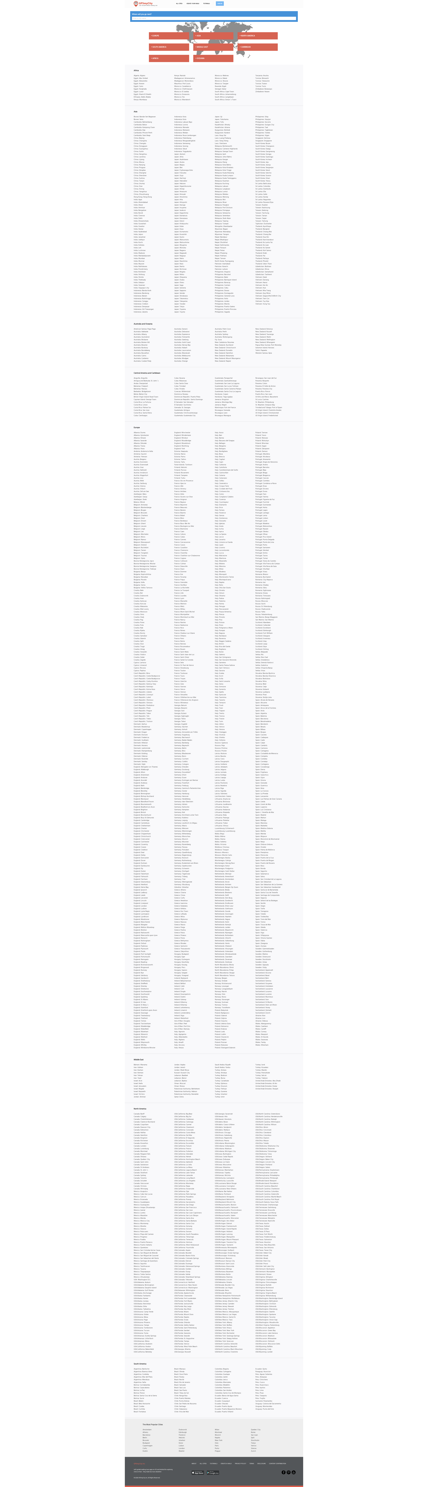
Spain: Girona (260, 780)
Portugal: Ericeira (262, 488)
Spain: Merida (260, 833)
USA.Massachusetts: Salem (225, 1215)
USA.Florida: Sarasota (182, 1333)
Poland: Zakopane (262, 448)
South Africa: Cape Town (224, 91)
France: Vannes (180, 686)
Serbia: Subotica (261, 665)
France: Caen (179, 531)
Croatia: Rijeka (139, 630)
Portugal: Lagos (261, 510)
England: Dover (139, 860)
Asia (199, 35)
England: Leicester (141, 898)
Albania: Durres (139, 432)
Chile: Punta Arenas (181, 1401)
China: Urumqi (139, 183)
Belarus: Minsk (139, 502)
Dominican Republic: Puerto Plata (187, 396)
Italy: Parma (219, 603)
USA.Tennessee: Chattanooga (266, 1204)
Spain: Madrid (260, 815)
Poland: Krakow (221, 1029)
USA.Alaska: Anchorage (142, 1293)
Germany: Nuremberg (182, 844)
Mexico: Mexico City (142, 1220)
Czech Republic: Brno (142, 673)
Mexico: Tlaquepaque (142, 1271)
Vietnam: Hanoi (261, 282)
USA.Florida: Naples (181, 1317)
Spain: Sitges (260, 906)
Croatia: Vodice (140, 654)
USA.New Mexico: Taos (224, 1319)
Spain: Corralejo (261, 761)
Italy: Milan (219, 569)
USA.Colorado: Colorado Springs (186, 1258)
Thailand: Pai (260, 255)
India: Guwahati (140, 223)
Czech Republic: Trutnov (143, 721)
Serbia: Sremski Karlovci (264, 662)
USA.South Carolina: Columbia (267, 1191)
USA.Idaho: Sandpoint (223, 1127)
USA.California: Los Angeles (184, 1180)
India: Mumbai (139, 258)
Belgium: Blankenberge (142, 507)
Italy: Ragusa (220, 633)
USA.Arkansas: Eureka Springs (145, 1335)
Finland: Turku (179, 478)
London (182, 1448)
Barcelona (146, 1435)
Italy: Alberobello (180, 1037)
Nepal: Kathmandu (222, 245)
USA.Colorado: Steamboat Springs (187, 1277)
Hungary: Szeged (180, 972)
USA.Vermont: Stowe (263, 1274)
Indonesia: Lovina (181, 124)
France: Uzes (179, 684)
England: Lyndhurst (141, 916)
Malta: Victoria (220, 844)
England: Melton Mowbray (144, 927)
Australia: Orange (181, 361)
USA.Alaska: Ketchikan (142, 1303)
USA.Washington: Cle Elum (265, 1303)
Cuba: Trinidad (179, 386)
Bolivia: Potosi (139, 1393)
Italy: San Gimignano (223, 657)
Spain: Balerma (261, 716)
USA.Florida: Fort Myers (183, 1301)
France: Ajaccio (180, 483)
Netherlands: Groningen (224, 914)
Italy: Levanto (220, 539)
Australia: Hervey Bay (182, 345)
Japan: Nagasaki (180, 253)
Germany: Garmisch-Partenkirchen (187, 788)
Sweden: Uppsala (262, 964)
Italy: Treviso (220, 716)
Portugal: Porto (261, 545)
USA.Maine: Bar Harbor (223, 1191)
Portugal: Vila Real (262, 569)
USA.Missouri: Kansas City (225, 1261)
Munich (218, 1435)
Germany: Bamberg (181, 742)
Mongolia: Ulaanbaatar (223, 226)
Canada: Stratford (140, 1172)
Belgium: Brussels (140, 512)
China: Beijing (139, 138)
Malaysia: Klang (221, 162)
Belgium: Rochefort (141, 547)
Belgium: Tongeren (141, 553)
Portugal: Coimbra (262, 480)
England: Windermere (182, 435)
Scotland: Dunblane (263, 627)
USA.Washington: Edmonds (265, 1306)
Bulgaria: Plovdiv (140, 579)
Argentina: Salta (140, 1382)
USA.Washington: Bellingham (266, 1301)
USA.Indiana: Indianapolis (224, 1146)
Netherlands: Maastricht (224, 930)
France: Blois (179, 518)
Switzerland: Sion (262, 999)
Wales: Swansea (261, 1039)
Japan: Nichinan (180, 269)
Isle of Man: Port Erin (182, 1026)
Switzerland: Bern (262, 978)
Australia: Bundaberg (142, 350)
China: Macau (139, 162)
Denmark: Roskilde (141, 758)
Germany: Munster (181, 841)
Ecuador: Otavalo (221, 1403)
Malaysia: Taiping (221, 221)
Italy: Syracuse (220, 694)
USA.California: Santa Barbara (185, 1220)
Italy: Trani (219, 708)
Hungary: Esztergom (182, 959)
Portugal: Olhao (261, 534)
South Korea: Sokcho (263, 172)
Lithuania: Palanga (222, 817)
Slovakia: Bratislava (262, 678)
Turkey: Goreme (221, 1091)
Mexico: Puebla (140, 1239)
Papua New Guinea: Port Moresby (268, 345)
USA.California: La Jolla (183, 1164)
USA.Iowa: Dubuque (222, 1159)
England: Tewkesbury (142, 1015)
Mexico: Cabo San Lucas (143, 1194)
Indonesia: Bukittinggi (142, 298)
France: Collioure (180, 561)
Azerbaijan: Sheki (140, 499)
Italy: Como (219, 494)
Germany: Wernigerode (183, 882)
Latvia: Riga (219, 788)
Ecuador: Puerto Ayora (223, 1406)
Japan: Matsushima (181, 242)
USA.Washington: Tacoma (265, 1317)
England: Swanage (141, 1013)
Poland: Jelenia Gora (222, 1023)
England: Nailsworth (141, 932)
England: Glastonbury (142, 882)
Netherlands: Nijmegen (224, 932)
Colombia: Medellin (222, 1385)
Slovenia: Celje (261, 686)
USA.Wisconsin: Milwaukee (265, 1338)
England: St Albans (141, 999)
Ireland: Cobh (179, 986)
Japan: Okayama (180, 277)
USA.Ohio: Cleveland (263, 1132)
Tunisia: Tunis (260, 86)
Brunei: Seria (138, 119)
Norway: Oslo (220, 994)
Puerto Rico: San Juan (263, 394)
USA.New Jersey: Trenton (224, 1309)
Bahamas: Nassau (140, 388)
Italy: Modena (220, 571)
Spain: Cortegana (262, 764)
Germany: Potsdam (181, 849)
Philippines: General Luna (224, 296)
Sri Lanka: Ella (260, 191)
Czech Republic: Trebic (142, 718)
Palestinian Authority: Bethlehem (187, 1088)
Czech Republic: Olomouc (143, 700)
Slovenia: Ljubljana (262, 692)
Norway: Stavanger (222, 999)
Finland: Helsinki (180, 467)
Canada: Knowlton (141, 1143)
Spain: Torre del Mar (263, 919)
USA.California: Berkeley (143, 1352)
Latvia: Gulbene (221, 764)
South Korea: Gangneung (265, 151)
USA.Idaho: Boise (221, 1122)
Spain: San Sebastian (263, 882)
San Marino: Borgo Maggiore (266, 617)
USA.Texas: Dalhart (262, 1226)
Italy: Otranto (220, 595)
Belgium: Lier (139, 531)
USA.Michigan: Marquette (225, 1237)
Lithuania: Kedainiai (222, 809)
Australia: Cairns (140, 355)
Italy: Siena (219, 684)
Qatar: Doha (179, 1096)
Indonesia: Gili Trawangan (144, 309)
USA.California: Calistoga (183, 1122)
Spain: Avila (259, 710)
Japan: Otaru (179, 282)
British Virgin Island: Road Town (146, 396)
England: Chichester (141, 831)
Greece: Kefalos (180, 908)
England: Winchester (182, 432)
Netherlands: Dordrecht (224, 900)
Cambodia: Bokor (140, 124)
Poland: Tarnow (261, 432)
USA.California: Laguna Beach (185, 1170)
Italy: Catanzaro (221, 478)
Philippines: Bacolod (222, 274)
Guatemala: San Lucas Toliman (226, 386)
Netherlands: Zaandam (223, 956)
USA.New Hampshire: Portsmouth (228, 1295)
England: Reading (140, 962)
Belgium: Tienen (140, 550)
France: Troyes (179, 678)
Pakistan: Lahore (221, 269)
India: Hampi (138, 229)
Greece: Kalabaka (180, 906)
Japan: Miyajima (180, 245)
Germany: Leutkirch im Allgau (185, 823)
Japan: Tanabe (179, 304)
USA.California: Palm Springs (185, 1194)
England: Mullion (140, 930)
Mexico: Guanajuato (141, 1204)
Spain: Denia (260, 769)
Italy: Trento (219, 713)
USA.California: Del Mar (183, 1135)
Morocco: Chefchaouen (183, 89)
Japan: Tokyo (179, 306)
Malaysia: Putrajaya (222, 210)
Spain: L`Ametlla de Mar (264, 812)
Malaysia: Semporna (222, 213)
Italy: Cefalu (219, 480)
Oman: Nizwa (179, 1086)
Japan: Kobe (179, 226)
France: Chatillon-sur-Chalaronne (187, 555)
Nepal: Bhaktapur (221, 239)
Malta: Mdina (220, 836)
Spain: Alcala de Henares (264, 700)
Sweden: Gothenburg (263, 951)
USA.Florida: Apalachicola (184, 1293)
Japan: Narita (179, 266)
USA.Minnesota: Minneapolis (226, 1247)
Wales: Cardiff (260, 1029)
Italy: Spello (219, 692)
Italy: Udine (219, 724)
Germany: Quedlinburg (183, 852)
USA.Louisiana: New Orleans (225, 1188)
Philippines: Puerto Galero (225, 306)
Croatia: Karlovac (140, 601)
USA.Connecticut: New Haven (185, 1285)
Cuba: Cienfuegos (140, 415)
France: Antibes (180, 491)
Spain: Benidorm (261, 724)
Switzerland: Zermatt (263, 1010)
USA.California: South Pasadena (186, 1234)
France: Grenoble (180, 582)
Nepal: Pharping (221, 253)
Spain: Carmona (261, 748)
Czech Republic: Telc (142, 716)
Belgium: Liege (139, 528)
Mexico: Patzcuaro (141, 1231)
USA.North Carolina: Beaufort (226, 1346)
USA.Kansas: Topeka (222, 1172)
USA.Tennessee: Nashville (265, 1220)
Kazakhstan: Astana (222, 127)
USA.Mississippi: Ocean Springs (227, 1253)
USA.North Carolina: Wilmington (267, 1122)
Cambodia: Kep (139, 130)
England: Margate (140, 924)
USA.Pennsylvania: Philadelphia (267, 1175)
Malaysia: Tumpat (221, 223)
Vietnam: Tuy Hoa (262, 301)
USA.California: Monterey (183, 1183)
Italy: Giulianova (221, 518)
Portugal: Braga (261, 472)
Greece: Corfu (179, 898)
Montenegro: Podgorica (224, 868)
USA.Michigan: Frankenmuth (226, 1226)
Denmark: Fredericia (141, 737)
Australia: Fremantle (182, 337)
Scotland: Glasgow (262, 635)
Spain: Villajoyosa (262, 935)
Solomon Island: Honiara (264, 347)
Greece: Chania (180, 892)
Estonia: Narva (179, 454)
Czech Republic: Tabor (142, 713)
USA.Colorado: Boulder (183, 1253)
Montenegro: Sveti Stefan (225, 871)
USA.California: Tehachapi (184, 1237)
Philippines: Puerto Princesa (225, 309)
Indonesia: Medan (181, 132)
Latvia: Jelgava (220, 769)
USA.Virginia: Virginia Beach (266, 1293)
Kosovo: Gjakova (221, 742)
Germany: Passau (180, 847)
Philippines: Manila (222, 304)
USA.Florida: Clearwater (183, 1295)
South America (159, 47)
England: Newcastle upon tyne (145, 935)
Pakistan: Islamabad (222, 263)
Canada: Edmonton (141, 1130)
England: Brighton (141, 809)
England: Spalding (141, 996)
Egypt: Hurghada (140, 89)
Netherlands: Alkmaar (223, 873)
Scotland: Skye (261, 646)
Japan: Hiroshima (180, 197)
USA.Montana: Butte (222, 1274)
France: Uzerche (180, 681)
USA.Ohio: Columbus (263, 1135)
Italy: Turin (219, 721)
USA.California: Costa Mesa (184, 1132)
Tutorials (206, 3)
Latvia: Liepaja (220, 777)
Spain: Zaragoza (261, 943)
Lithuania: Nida (221, 815)
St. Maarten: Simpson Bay (265, 404)
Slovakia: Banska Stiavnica (265, 676)
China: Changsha (140, 140)
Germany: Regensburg (182, 855)
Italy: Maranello (221, 561)
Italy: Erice (219, 507)
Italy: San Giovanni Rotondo (225, 660)
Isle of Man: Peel (180, 1023)
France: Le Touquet (181, 590)
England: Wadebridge (142, 1026)
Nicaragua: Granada (222, 410)
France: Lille (178, 593)
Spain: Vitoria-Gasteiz (263, 938)
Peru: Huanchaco (262, 1385)
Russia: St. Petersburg (263, 606)
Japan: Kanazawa (180, 218)
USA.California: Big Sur (182, 1116)
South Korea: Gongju (263, 154)
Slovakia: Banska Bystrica (265, 673)
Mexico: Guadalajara (141, 1202)
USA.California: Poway (182, 1199)
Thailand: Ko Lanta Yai (264, 242)
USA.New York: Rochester (224, 1333)
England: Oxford (140, 943)
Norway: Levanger (222, 986)
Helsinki (182, 1437)
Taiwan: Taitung (261, 221)
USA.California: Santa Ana (184, 1218)
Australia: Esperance (182, 334)
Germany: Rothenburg (182, 860)
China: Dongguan (140, 146)
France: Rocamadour (182, 646)
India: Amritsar (139, 207)
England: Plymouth (141, 948)
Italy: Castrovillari (221, 472)
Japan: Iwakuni (180, 210)
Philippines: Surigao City (264, 124)
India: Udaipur (139, 282)
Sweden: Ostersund (262, 956)
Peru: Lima (259, 1390)
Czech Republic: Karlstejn (143, 686)
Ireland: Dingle (179, 991)
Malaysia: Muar (221, 202)
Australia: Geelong (181, 339)
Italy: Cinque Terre (222, 486)
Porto (217, 1448)
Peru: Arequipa (261, 1377)
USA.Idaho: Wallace (222, 1130)
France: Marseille (180, 601)
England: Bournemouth (142, 804)
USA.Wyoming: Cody (263, 1349)
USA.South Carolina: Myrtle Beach (268, 1196)
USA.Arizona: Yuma (141, 1333)
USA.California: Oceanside (184, 1188)
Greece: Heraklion (181, 900)
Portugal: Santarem (262, 547)
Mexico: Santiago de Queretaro (146, 1261)
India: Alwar (138, 205)
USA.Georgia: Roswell (182, 1352)
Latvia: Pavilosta (221, 783)
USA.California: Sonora (182, 1231)
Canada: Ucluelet (140, 1180)
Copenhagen (147, 1445)
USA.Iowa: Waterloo (222, 1167)
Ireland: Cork (179, 988)
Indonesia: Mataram (182, 130)
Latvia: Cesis (219, 758)
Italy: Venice (219, 726)
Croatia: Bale (138, 590)
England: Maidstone (141, 919)
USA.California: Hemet (182, 1156)
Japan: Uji (218, 116)
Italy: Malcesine (221, 555)
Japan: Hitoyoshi (180, 202)
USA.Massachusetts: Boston (225, 1204)
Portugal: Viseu (261, 571)
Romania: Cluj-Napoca (264, 579)
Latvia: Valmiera (221, 793)
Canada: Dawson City (142, 1127)
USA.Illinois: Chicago (223, 1132)
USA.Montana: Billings (223, 1269)
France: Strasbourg (181, 668)
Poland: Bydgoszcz (222, 1013)
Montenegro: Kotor (222, 865)
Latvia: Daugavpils (222, 761)
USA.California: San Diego (184, 1204)
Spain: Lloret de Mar (263, 804)
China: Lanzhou (140, 156)
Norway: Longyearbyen (224, 988)
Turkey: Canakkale (222, 1080)
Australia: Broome (140, 345)
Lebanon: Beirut (180, 1078)
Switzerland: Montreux (264, 996)
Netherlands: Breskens (223, 892)
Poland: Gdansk (221, 1015)
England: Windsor (181, 438)
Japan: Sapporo (180, 290)
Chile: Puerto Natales (182, 1398)
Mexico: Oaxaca (140, 1228)
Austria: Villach (139, 488)
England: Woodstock (182, 443)
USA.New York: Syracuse (224, 1341)
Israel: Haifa (138, 1083)
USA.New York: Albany (223, 1322)
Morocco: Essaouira (181, 94)
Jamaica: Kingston (222, 399)
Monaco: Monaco (221, 852)
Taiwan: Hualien (261, 205)
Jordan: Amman (140, 1096)
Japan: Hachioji (180, 178)
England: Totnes (140, 1021)
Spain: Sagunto (261, 871)
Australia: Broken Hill (142, 342)
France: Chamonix (181, 550)
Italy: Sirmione (220, 686)
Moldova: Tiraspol (222, 849)
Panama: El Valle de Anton (265, 386)
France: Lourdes (180, 595)
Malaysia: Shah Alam (223, 218)
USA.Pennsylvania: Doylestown (267, 1170)
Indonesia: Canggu (141, 301)
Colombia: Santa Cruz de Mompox (228, 1393)
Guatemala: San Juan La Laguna (227, 383)
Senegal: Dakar (220, 89)
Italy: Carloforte (221, 467)
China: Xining (139, 189)
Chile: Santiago (180, 1406)
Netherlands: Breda (222, 890)
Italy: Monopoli (221, 574)
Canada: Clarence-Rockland (144, 1122)
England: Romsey (140, 970)
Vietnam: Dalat (261, 277)
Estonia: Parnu (179, 456)
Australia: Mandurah (182, 353)
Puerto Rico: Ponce (262, 391)
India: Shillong (139, 274)
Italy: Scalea (219, 673)
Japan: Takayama (180, 301)
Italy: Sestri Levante (222, 681)
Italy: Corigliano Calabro (224, 496)
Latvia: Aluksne (221, 753)
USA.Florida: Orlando (182, 1322)
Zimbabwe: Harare (262, 91)
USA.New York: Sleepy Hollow (226, 1338)
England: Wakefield (141, 1029)
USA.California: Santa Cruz (184, 1223)
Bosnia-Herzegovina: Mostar (144, 563)
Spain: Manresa (261, 823)
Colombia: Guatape (222, 1374)
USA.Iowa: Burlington (223, 1154)
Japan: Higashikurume (182, 186)
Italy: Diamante (221, 504)
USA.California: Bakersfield (144, 1349)
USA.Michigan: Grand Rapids (226, 1228)
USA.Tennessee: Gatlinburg (265, 1207)
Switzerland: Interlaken (264, 986)
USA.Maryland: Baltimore (224, 1199)
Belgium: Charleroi (141, 515)
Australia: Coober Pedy (142, 361)
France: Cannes (180, 539)
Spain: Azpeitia (261, 713)
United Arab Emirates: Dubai (266, 1086)
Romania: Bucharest (263, 577)
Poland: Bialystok (221, 1010)
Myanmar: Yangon (222, 234)
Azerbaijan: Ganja (140, 496)
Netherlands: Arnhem (223, 884)
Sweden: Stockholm (263, 959)
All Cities (179, 3)
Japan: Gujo (178, 175)
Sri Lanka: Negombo (263, 199)
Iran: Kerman (138, 1072)
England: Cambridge (141, 820)
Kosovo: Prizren (221, 750)
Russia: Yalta (260, 611)
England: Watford (140, 1037)
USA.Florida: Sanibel (181, 1330)
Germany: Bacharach (182, 737)
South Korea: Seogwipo (264, 167)
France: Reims (179, 641)
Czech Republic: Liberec (143, 692)
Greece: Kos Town (181, 911)
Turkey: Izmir (220, 1096)
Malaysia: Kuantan (222, 181)
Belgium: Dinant (140, 520)
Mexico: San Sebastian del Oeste (146, 1258)
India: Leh (137, 247)
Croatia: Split (139, 641)
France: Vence (179, 689)
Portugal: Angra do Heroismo (266, 462)
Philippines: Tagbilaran (264, 130)
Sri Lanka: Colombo (262, 186)
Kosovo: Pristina (221, 748)
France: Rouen (179, 649)
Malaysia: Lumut (221, 191)
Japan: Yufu (219, 122)
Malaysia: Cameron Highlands (226, 148)
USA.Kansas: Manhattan (224, 1170)
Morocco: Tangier (221, 83)
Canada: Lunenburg (141, 1148)
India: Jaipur (138, 234)
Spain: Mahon (260, 817)
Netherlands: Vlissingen (224, 948)
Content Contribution (277, 1463)
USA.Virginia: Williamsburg (265, 1295)
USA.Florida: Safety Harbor (184, 1325)
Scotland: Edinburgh (263, 630)
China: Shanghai (140, 172)
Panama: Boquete (262, 380)
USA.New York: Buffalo (223, 1325)
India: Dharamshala (141, 221)
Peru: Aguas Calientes (263, 1374)
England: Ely (138, 868)
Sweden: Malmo (261, 954)
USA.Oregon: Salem (262, 1167)
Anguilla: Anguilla (140, 378)
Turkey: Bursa (220, 1078)
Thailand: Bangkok (262, 229)
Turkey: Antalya (221, 1072)
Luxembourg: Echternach (224, 828)
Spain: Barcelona (261, 718)
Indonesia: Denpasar (141, 306)
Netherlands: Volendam (224, 951)
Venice (253, 1445)
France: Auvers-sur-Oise (183, 496)
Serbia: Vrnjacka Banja (263, 668)
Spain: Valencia (261, 930)
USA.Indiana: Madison (223, 1148)
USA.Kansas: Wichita (223, 1175)
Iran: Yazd (137, 1078)
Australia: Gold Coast (182, 342)
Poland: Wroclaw (262, 443)
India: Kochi (138, 242)
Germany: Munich (181, 839)
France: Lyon (179, 598)
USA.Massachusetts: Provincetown (228, 1210)
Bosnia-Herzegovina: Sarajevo (145, 566)
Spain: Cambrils (261, 745)
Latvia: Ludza (220, 780)
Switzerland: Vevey (262, 1007)
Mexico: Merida (140, 1218)
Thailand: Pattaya (262, 258)
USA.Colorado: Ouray (182, 1271)
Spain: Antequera (262, 705)
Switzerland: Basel (262, 975)
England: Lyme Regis (142, 911)
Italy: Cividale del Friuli (223, 488)
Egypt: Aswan (139, 83)
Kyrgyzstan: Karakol (222, 132)
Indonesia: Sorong (181, 146)
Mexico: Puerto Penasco (143, 1242)
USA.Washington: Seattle (265, 1311)
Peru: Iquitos (260, 1387)
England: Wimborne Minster (144, 1047)
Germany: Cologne (181, 764)
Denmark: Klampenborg (143, 750)
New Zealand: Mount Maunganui (227, 358)
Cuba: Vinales (179, 388)
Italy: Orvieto (220, 590)
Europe (155, 35)
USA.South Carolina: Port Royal (267, 1199)
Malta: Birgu (219, 833)
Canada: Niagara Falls (142, 1154)
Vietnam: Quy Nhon (263, 293)
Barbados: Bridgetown (142, 391)
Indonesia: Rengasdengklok (184, 140)
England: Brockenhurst (142, 815)
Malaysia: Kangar (221, 159)
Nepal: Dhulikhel (221, 242)
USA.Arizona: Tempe (141, 1325)
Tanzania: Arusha (262, 75)
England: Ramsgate (141, 959)
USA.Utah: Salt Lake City (264, 1266)
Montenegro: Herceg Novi (225, 863)
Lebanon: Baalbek (181, 1075)
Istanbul (182, 1440)
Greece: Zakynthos (181, 951)
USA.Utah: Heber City (263, 1253)
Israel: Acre (138, 1080)
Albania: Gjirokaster (141, 435)
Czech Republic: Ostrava (143, 702)
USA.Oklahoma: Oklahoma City (267, 1146)
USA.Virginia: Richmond (264, 1287)
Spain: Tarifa (260, 908)
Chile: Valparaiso (180, 1409)
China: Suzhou (139, 178)
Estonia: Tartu (179, 462)
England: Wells (139, 1039)
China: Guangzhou (141, 148)
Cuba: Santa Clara (181, 383)
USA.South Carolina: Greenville (267, 1194)
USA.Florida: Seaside (182, 1335)
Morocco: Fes (179, 97)
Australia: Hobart (180, 347)
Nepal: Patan (220, 250)
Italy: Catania (220, 475)
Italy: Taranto (220, 700)
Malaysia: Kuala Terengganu (225, 178)
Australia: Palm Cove (223, 329)
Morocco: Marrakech (182, 99)
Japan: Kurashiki (180, 234)
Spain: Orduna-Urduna (264, 844)
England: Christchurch (142, 836)
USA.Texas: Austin (262, 1223)
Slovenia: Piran (261, 694)
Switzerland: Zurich (262, 1013)
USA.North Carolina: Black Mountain (229, 1349)
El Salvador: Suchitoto (182, 404)
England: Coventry (141, 844)
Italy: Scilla (219, 678)
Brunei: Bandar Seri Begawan (145, 116)
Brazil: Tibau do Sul (181, 1393)
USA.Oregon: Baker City (264, 1159)
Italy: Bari (218, 435)
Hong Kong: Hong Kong (143, 197)
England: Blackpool (141, 799)
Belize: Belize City (140, 394)
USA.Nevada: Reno (222, 1290)
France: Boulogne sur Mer (184, 526)
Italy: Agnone (179, 1031)
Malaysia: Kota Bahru (223, 164)
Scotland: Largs (261, 643)
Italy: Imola (219, 526)
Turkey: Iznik (260, 1064)
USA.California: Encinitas (183, 1140)
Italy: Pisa (218, 619)
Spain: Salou (260, 876)
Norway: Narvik (221, 991)
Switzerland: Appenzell (264, 970)
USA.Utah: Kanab (261, 1255)
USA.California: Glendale (183, 1154)
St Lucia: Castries (262, 399)
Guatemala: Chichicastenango (186, 413)
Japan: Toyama (180, 309)
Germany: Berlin (180, 748)
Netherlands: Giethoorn (224, 908)
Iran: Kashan (138, 1070)
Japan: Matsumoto (181, 239)
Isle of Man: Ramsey (182, 1029)
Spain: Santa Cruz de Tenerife (266, 892)
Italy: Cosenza (220, 499)
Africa (155, 58)
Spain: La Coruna (261, 791)
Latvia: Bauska (220, 756)
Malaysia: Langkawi (222, 189)
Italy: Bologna (220, 448)
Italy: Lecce (219, 537)
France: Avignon (180, 499)
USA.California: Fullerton (183, 1151)
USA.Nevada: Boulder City (225, 1285)
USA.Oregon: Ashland (263, 1156)
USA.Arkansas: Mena (141, 1341)
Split (252, 1437)
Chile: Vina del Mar (181, 1411)
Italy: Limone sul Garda (224, 542)
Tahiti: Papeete (261, 350)
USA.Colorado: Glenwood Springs (187, 1266)
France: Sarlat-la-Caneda (183, 660)
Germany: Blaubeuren (182, 753)
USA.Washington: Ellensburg (266, 1309)
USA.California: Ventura (183, 1242)
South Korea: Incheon (263, 159)
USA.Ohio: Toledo (262, 1143)
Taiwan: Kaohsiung (262, 207)
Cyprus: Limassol (140, 665)
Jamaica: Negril (220, 404)
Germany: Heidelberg (182, 799)
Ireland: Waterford (181, 1018)
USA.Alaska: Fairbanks (142, 1295)
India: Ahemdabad (141, 202)
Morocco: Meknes (222, 75)
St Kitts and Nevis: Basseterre (266, 396)
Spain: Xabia (260, 940)
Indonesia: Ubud (180, 148)
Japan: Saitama (180, 287)
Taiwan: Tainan (261, 215)
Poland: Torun (260, 435)
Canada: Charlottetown (143, 1119)
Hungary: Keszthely (181, 962)
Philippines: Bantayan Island (226, 279)
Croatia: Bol (138, 593)
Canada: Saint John (141, 1162)
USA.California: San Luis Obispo (186, 1215)
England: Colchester (141, 841)
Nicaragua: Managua (223, 415)
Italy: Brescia (220, 456)
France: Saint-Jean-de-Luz (184, 654)
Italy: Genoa (219, 515)
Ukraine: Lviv (260, 1018)
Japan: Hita (178, 199)
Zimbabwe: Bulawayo (263, 89)
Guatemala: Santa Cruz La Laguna (228, 391)
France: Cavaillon (180, 547)
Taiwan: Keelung (261, 210)
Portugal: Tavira (261, 555)
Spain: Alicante (261, 702)
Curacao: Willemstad (182, 391)
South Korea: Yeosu (262, 181)
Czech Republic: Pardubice (144, 705)
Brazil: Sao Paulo (180, 1390)
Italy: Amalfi (178, 1042)
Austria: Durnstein (141, 462)
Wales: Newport (261, 1034)
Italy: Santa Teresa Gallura (225, 665)
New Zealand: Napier (223, 361)
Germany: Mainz (180, 825)
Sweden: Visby (261, 967)
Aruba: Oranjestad (141, 383)
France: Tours (179, 676)
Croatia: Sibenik (140, 638)
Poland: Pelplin (220, 1039)
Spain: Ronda (260, 868)
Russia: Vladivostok (262, 609)
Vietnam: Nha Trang (263, 290)
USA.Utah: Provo (261, 1263)
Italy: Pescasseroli (221, 609)
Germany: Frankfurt (181, 783)
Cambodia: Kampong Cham (144, 127)
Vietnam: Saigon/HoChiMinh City (268, 296)
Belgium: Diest (139, 518)
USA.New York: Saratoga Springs (227, 1335)
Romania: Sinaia (261, 593)
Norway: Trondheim (222, 1007)
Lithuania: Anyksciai (222, 799)
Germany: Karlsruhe (181, 807)
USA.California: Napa (182, 1186)
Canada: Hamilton (140, 1135)
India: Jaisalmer (139, 237)
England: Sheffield (140, 983)
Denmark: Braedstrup (142, 726)
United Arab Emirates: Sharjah (266, 1088)
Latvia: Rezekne (221, 785)
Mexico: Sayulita (140, 1263)
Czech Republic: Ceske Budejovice (147, 676)
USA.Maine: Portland (223, 1194)
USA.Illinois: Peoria (222, 1140)
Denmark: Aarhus (140, 724)
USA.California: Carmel (182, 1124)
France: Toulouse (180, 673)
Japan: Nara (178, 263)
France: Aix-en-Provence (183, 480)
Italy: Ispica (219, 531)
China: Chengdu (140, 143)
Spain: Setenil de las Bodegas (266, 900)
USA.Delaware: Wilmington (184, 1290)
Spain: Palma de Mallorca (265, 849)
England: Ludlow (140, 908)
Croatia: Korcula (140, 603)
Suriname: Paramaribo (263, 1401)
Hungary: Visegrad (181, 975)
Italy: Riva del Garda (222, 646)
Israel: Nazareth (140, 1091)
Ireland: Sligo (179, 1015)
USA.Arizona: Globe (141, 1314)
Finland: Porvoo (180, 470)
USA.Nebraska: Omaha (223, 1282)
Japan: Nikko (179, 274)
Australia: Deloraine (181, 331)
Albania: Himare (140, 438)
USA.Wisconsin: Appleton (265, 1327)
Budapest (146, 1443)
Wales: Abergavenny (263, 1023)
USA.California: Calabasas (184, 1119)
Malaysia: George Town (224, 151)
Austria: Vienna (139, 486)
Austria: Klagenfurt (141, 475)
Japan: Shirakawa (181, 296)
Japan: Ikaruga (179, 205)
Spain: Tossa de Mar (263, 924)
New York (218, 1440)
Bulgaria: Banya (140, 571)
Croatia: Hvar (139, 598)
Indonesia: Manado (181, 127)
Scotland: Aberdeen (263, 622)
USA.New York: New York (224, 1330)
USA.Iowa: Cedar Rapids (224, 1156)
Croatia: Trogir (139, 646)
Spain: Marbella (261, 825)
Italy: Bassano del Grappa (224, 440)
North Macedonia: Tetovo (225, 975)
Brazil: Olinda (179, 1371)
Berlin (145, 1437)
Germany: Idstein (180, 804)
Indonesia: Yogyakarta (182, 151)
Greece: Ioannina (180, 903)
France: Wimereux (181, 702)
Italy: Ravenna (220, 638)
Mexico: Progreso (140, 1237)
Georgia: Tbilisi (180, 718)
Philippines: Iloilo (221, 298)
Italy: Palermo (220, 601)
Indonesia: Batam (140, 296)
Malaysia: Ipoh (220, 154)
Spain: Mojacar (261, 836)
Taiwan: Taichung (262, 213)
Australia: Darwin (181, 329)
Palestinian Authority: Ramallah (186, 1094)
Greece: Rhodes (180, 943)
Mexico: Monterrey (141, 1223)
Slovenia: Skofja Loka (263, 697)
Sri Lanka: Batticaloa (263, 183)
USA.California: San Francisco (185, 1207)
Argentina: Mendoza (141, 1379)
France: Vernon (180, 692)
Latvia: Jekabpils (221, 767)
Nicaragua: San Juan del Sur (266, 378)
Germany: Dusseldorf (182, 772)
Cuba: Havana (179, 378)
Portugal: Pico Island (263, 537)
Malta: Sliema (220, 839)
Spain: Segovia (261, 898)
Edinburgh (183, 1432)
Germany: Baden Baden (183, 740)
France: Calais (179, 537)
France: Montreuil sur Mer (184, 617)
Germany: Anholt (180, 729)
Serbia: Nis (259, 654)
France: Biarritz (180, 512)
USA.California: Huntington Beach (187, 1159)
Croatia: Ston (139, 643)
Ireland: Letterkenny (182, 1007)
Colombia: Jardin (221, 1377)
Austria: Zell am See (141, 491)
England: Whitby (140, 1045)
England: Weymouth (141, 1042)
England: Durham (140, 863)
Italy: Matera (220, 563)
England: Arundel (140, 780)
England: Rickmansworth (143, 964)
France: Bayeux (180, 502)
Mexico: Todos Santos (142, 1274)
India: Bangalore (140, 210)
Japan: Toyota (179, 312)
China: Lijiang (139, 159)
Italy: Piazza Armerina (223, 611)
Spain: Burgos (260, 732)
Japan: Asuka (179, 162)
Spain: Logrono (261, 807)
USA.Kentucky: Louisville (224, 1180)
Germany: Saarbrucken (183, 865)
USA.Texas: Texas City (263, 1250)
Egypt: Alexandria (140, 81)
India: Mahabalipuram (142, 255)
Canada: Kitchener (141, 1140)
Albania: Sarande (140, 440)
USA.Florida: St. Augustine (184, 1338)
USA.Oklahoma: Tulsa (263, 1154)
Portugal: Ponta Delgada (264, 539)
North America (248, 35)
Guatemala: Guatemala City (184, 415)
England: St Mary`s (141, 1005)
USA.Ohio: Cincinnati (263, 1130)
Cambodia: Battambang (143, 122)
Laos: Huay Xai (220, 135)
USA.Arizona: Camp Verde (143, 1311)
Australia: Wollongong (223, 337)
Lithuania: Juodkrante (223, 804)
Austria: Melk (139, 480)
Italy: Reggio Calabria (223, 641)
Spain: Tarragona (261, 911)
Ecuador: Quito (261, 1369)
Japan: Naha (179, 258)
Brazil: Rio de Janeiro (182, 1382)
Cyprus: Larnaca (140, 662)
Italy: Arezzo (179, 1047)
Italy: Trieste (219, 718)
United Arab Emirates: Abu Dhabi (268, 1080)
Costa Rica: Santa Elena (143, 413)
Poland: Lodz (220, 1031)
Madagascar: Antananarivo (184, 78)
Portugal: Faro (260, 494)
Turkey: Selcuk (260, 1075)
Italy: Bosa (219, 454)
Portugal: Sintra (261, 553)
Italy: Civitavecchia (222, 491)
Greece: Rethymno (181, 940)
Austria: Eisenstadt (141, 464)
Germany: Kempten (181, 809)
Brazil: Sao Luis (180, 1387)
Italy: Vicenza (220, 734)
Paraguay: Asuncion (263, 1371)
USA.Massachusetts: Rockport (226, 1212)
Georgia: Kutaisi (180, 713)
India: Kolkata (139, 245)
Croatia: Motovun (140, 611)
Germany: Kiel (179, 812)
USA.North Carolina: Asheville (226, 1343)
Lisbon (181, 1445)
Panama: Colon (261, 383)
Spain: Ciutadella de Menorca (266, 753)
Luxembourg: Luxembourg (225, 831)
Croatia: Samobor (140, 635)
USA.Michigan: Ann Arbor (224, 1220)
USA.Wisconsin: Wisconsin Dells (267, 1343)
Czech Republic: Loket (142, 697)
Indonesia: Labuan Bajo (183, 122)
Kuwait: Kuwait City (182, 1072)
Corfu (145, 1448)
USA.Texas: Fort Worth (264, 1234)
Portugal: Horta (261, 507)
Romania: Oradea (262, 585)
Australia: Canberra (141, 358)
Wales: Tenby (260, 1042)
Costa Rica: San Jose (141, 410)
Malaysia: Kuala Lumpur (224, 175)
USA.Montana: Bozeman (224, 1271)
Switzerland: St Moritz (263, 1002)
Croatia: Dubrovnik (141, 595)
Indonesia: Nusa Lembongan (185, 135)
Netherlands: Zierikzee (223, 962)
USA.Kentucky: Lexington (224, 1178)
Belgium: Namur (140, 539)
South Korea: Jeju (262, 162)
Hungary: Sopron (180, 970)
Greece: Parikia (180, 930)
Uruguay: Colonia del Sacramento (268, 1403)
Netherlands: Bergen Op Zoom (226, 887)
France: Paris (179, 638)
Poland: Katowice (221, 1026)
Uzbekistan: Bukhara (263, 266)
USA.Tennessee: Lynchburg (265, 1212)
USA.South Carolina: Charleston (267, 1188)
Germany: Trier (179, 879)
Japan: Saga (178, 285)
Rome (253, 1432)
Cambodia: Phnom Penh (143, 132)
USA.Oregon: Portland (263, 1164)
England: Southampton (142, 991)
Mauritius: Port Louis (182, 83)
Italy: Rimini (219, 643)
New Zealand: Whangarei (265, 342)
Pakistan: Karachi (221, 266)
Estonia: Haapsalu (181, 451)
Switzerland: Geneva (263, 980)
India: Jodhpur (139, 239)
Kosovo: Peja (220, 745)
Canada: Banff (139, 1113)
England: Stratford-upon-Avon (145, 1010)
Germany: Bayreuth (181, 745)
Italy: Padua (219, 598)
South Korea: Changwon (264, 146)
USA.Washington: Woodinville (267, 1322)
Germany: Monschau (182, 836)
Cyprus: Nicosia (140, 668)
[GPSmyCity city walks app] (145, 4)
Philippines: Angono (222, 271)
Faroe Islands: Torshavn (183, 464)
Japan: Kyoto (179, 237)
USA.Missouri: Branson (223, 1258)
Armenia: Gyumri (140, 454)
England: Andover (140, 777)
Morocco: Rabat (221, 78)
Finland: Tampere (180, 475)
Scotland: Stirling (262, 649)
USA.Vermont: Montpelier (265, 1271)
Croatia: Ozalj (139, 617)
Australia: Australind (141, 337)
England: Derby (139, 855)
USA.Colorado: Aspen (182, 1250)
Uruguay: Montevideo (263, 1406)
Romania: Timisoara (262, 595)
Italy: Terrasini (220, 702)
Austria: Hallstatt (140, 470)
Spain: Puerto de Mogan (264, 860)
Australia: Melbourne (182, 355)
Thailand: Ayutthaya (263, 226)
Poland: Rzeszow (221, 1045)
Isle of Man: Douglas (182, 1021)
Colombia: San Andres (223, 1390)
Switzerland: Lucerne (263, 994)
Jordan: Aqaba (179, 1064)
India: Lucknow (140, 250)
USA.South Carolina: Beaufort (266, 1186)
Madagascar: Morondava (183, 81)
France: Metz (179, 606)
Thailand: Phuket (261, 261)
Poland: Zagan (260, 446)
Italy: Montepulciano (223, 579)
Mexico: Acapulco (141, 1191)
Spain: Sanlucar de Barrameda (266, 890)
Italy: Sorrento (220, 689)
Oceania (200, 58)
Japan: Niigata (179, 271)
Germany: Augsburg (182, 734)
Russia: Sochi (260, 603)
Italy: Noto (219, 585)
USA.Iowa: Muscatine (223, 1164)
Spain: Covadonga (262, 767)
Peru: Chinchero (261, 1379)
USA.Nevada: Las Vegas (224, 1287)
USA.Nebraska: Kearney (224, 1277)
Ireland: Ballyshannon (182, 980)
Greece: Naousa (180, 922)
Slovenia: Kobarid (262, 689)
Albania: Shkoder (140, 443)
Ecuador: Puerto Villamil (224, 1411)
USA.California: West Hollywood (186, 1245)
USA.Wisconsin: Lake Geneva (266, 1333)
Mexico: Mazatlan (140, 1215)
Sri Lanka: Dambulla (263, 189)
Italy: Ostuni (219, 593)
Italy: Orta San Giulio (223, 587)
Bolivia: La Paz (139, 1390)
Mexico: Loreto (139, 1212)
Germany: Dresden (181, 767)
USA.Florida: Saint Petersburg (185, 1327)
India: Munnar (139, 261)
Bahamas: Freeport (141, 386)
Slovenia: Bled (260, 684)
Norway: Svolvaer (221, 1002)
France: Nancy (179, 619)
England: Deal (139, 852)
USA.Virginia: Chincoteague (266, 1282)
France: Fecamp (180, 577)
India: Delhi (138, 218)
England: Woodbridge (182, 440)
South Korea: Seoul (262, 170)
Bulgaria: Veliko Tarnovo (143, 587)
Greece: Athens (180, 890)
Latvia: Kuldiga (220, 775)
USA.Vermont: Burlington (265, 1269)
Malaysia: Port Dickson (224, 207)
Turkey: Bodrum (221, 1075)
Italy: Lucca (219, 553)
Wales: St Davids (261, 1037)
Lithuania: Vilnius (221, 825)
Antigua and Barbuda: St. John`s (146, 380)
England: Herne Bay (141, 887)
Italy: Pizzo (219, 625)
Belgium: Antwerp (141, 504)
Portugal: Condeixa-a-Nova (265, 483)
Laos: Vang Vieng (221, 140)
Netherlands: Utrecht (223, 938)
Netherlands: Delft (222, 895)
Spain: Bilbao (260, 729)
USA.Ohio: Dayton (262, 1138)
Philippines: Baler (221, 277)
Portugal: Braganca (262, 475)
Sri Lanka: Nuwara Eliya (264, 202)
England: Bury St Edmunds (144, 817)
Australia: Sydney (221, 334)
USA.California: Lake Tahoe (184, 1172)
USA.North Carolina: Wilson (265, 1124)
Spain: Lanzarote (261, 796)
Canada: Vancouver (141, 1183)
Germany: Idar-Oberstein (183, 801)
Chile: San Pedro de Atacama (185, 1403)
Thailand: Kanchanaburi (264, 239)
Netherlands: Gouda (222, 911)
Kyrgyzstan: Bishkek (222, 130)
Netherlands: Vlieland (223, 946)
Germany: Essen (180, 777)
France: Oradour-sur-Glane (184, 633)
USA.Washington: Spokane (265, 1314)
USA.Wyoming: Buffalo (264, 1346)
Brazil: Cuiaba (139, 1406)
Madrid (181, 1451)
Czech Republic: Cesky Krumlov (146, 681)
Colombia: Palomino (222, 1387)
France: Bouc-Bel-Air (182, 523)
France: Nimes (179, 630)
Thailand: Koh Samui (263, 250)
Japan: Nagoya (180, 255)
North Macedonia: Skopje (224, 972)
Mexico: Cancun (140, 1196)
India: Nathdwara (140, 266)
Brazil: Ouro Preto (181, 1374)
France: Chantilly (180, 553)
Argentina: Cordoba (141, 1374)
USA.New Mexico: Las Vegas (226, 1314)
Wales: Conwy (260, 1031)
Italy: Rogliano (220, 649)
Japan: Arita (178, 156)
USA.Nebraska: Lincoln (223, 1279)
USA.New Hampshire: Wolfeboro (227, 1298)
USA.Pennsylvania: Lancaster (266, 1172)
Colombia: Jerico (221, 1379)
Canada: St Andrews (141, 1167)
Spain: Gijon (260, 777)
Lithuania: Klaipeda (222, 812)
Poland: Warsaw (261, 438)
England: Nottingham (142, 940)
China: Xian (138, 186)
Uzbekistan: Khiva (262, 269)
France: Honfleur (180, 585)
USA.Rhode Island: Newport (266, 1180)
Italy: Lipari (219, 545)
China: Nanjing (139, 164)
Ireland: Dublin (180, 996)
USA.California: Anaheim (143, 1343)
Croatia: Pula (139, 625)
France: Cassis (179, 545)
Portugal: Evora (261, 491)
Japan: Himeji (179, 189)
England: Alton (139, 772)
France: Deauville (180, 566)
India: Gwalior (139, 226)
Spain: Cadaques (261, 737)
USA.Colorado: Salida (182, 1274)
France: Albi (178, 486)
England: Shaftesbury (142, 980)
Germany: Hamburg (181, 793)
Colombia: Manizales (223, 1382)
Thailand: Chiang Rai (263, 234)
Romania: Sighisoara (263, 590)
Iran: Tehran (138, 1075)
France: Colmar (180, 563)
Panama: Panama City (263, 388)
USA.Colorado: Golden (182, 1269)
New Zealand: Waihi (263, 337)
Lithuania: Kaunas (222, 807)
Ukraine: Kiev (260, 1015)
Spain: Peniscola (261, 855)
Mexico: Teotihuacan (142, 1266)
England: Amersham (141, 775)
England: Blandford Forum (144, 801)
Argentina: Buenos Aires (143, 1371)
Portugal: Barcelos (262, 467)
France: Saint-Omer (181, 657)
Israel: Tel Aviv (139, 1094)
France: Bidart (179, 515)
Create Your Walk (192, 3)
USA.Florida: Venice (181, 1343)
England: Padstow (141, 946)
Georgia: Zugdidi (180, 724)
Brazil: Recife (179, 1379)
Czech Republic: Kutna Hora (144, 689)
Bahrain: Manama (140, 1064)
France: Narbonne (181, 625)
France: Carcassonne (182, 542)
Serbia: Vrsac (260, 670)
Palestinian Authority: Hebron (185, 1091)
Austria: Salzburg (140, 483)
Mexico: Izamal (139, 1210)
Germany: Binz (179, 750)
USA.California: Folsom (183, 1146)
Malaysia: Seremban (222, 215)
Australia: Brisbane (141, 339)
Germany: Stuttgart (181, 871)
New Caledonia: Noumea (224, 342)
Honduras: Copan (221, 394)
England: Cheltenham (142, 825)
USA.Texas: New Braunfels (265, 1245)
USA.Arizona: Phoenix (142, 1322)
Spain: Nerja (260, 841)
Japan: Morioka (180, 247)
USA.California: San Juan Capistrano (188, 1212)
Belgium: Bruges (140, 510)
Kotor (181, 1443)
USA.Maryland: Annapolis (224, 1196)
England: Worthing (181, 446)
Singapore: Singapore (263, 140)
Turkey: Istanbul (221, 1094)
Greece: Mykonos (181, 919)
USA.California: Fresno (182, 1148)
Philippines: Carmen (222, 285)
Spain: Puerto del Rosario (265, 863)
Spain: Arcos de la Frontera (265, 708)
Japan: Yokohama (221, 119)
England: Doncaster (141, 857)
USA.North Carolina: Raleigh (266, 1119)
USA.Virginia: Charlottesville (266, 1279)
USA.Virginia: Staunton (264, 1290)
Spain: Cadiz (260, 740)
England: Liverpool (141, 903)
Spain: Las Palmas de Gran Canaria (268, 799)
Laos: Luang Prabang (223, 138)
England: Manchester (142, 922)
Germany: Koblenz (181, 817)
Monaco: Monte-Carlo (223, 855)
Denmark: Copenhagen (142, 729)
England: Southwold (141, 994)
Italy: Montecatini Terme (224, 577)
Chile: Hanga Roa (180, 1395)
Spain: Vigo (259, 932)
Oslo (216, 1443)
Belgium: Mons (139, 537)
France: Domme (180, 571)
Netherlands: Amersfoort (224, 876)
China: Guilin (139, 151)
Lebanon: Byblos (180, 1080)
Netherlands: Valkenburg (224, 940)
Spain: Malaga (260, 820)
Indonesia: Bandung (141, 293)
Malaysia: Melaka (221, 194)
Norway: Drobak (221, 980)
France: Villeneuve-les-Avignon (186, 700)
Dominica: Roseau (181, 394)
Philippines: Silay (261, 116)
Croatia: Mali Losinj (141, 609)
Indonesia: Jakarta (141, 312)
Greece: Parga (179, 927)
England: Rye (139, 972)
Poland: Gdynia (221, 1018)
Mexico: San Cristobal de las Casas (147, 1250)
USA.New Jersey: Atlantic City (226, 1301)
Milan (217, 1429)
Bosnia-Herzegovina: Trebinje (145, 569)
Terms (251, 1463)
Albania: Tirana (139, 446)
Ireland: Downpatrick (182, 994)
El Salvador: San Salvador (183, 402)
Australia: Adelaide (141, 331)
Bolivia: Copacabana (141, 1387)
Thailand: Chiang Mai (263, 231)
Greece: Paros (179, 932)
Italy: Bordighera (221, 451)
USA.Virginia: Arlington (264, 1277)
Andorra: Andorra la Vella (143, 451)
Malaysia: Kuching (222, 183)
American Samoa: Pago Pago (145, 329)
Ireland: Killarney (180, 1005)
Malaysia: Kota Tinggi (223, 170)
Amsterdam (147, 1429)
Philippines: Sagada (222, 312)
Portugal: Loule (261, 520)
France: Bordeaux (181, 520)
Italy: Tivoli (219, 705)
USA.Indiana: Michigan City (225, 1151)
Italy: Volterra (220, 740)
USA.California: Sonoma (183, 1228)
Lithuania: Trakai (221, 823)
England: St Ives (140, 1002)
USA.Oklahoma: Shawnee (265, 1148)
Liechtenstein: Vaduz (223, 796)
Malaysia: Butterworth (223, 146)
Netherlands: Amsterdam (224, 879)
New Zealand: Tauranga (264, 334)
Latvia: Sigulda (220, 791)
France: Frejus (179, 579)
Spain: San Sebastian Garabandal (268, 887)
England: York (179, 448)
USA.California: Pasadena (183, 1196)
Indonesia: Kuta (180, 116)
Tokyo (253, 1443)
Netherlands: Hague (222, 919)
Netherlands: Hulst (222, 922)
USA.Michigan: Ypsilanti (224, 1245)
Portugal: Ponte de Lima (264, 542)
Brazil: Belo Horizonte (142, 1403)
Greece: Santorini (180, 946)
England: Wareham (141, 1031)
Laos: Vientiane (221, 143)
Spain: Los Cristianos (263, 809)
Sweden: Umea (261, 962)
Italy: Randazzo (220, 635)
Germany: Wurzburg (182, 884)
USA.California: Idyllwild (183, 1162)
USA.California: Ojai (181, 1191)
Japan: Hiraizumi (180, 191)
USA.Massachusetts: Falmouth (226, 1207)
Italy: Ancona (179, 1045)
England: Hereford (140, 884)
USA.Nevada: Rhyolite (223, 1293)
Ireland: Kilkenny (180, 1002)
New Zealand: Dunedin (224, 350)
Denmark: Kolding (140, 753)
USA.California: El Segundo (184, 1138)
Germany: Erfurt (180, 775)
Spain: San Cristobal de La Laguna (268, 879)
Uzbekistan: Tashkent (263, 274)
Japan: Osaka (179, 279)
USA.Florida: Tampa (181, 1341)
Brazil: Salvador (180, 1385)
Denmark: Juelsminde (142, 748)
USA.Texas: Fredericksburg (265, 1237)
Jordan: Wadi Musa (181, 1070)
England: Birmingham (142, 793)
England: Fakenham (141, 873)
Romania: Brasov (261, 574)
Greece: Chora (179, 895)
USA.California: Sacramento (184, 1202)
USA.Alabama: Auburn (142, 1282)
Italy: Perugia (220, 606)
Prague (217, 1451)
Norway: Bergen (221, 978)
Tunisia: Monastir (262, 78)
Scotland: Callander (262, 625)
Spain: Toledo (260, 914)
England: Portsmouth (142, 956)
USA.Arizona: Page (141, 1319)
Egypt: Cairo (138, 86)
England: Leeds (139, 895)
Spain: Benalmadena (263, 721)
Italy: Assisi (219, 432)
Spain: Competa (261, 756)
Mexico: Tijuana (140, 1269)
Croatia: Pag (138, 619)
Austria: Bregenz (140, 459)
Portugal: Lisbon (261, 518)
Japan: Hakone (179, 183)
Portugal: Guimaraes (263, 504)
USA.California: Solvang (183, 1226)
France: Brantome (181, 528)
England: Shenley (140, 986)
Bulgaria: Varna (139, 585)
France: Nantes (180, 622)
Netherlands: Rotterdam (224, 935)
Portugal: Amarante (262, 459)
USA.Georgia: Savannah (224, 1113)
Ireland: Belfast (180, 983)
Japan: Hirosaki (180, 194)
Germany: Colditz (181, 761)
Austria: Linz (138, 478)
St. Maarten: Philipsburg (264, 402)
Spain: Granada (261, 783)
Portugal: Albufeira (262, 454)
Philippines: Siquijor (263, 119)
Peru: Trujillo (260, 1398)
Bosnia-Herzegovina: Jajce (144, 561)
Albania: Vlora (139, 448)
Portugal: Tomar (261, 558)
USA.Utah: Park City (262, 1261)
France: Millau (179, 609)
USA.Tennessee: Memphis (265, 1218)
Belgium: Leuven (140, 526)
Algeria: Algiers (139, 75)
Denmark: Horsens (141, 745)
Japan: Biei (178, 167)
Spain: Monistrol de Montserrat (267, 839)
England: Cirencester (142, 839)
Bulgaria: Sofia (139, 582)
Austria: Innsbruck (141, 472)
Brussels (146, 1440)
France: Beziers (180, 510)
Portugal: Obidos (261, 531)
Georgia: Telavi (180, 721)
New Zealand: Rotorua (264, 329)
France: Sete (179, 662)
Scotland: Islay (261, 641)
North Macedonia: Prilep (224, 970)
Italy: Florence (220, 512)
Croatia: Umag (139, 649)
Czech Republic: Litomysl (143, 694)
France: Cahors (180, 534)
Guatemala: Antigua (182, 410)
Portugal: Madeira (262, 523)
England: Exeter (140, 871)
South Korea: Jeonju (263, 164)
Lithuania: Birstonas (222, 801)
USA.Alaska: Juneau (141, 1301)
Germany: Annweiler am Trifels (186, 732)
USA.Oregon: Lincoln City (265, 1162)
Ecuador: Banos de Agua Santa (226, 1395)
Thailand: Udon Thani (263, 263)
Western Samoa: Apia (263, 353)
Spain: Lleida (260, 801)
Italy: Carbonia (220, 464)
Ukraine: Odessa (261, 1021)
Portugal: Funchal (262, 502)
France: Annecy (180, 488)
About (194, 1463)
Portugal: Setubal (262, 550)
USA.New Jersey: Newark (224, 1306)
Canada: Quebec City (142, 1159)
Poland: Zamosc (261, 451)
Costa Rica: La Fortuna (142, 402)
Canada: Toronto (140, 1178)
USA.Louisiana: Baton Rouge (226, 1183)
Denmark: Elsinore (141, 734)
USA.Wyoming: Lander (264, 1352)
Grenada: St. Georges (182, 407)
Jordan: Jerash (179, 1067)
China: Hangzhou (140, 154)
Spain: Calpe (260, 742)
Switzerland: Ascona (263, 972)
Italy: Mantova (220, 558)
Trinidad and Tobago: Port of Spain (268, 407)
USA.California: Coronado (184, 1130)
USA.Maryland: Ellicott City (225, 1202)
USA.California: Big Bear (183, 1113)
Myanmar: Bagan (221, 229)
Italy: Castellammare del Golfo (226, 470)
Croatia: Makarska (141, 606)
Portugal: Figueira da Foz (265, 499)
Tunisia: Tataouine (262, 81)
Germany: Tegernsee (182, 873)
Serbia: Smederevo (262, 660)
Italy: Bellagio (220, 443)
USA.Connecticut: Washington (186, 1287)
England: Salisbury (141, 975)
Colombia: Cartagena (223, 1371)
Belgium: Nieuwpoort (142, 542)
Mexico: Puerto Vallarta (143, 1245)
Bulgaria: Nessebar (141, 577)
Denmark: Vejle (139, 764)
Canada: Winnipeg (141, 1188)
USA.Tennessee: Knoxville (265, 1210)
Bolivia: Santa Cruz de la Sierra (145, 1395)
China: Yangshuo (140, 191)
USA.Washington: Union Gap (266, 1319)
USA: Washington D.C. (142, 1279)
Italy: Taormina (220, 697)
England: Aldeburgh (141, 769)
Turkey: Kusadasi (261, 1067)
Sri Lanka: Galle (261, 194)
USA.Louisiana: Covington (225, 1186)
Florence (182, 1435)
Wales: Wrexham (261, 1045)
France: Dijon (179, 569)
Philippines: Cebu (221, 287)
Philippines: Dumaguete (224, 293)
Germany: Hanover (181, 796)
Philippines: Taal (261, 127)
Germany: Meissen (181, 828)
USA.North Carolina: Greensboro (267, 1113)
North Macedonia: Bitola (224, 964)
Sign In (219, 3)
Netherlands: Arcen (222, 882)
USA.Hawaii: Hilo (221, 1116)
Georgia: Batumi (180, 705)
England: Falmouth (141, 876)
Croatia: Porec (139, 622)
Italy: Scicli (219, 676)
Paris (217, 1445)
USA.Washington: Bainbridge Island (269, 1298)
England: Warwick (141, 1034)
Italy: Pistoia (219, 622)
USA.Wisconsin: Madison (265, 1335)
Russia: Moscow (261, 601)
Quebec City (255, 1429)
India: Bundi (138, 213)
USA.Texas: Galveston (263, 1239)
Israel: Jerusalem (140, 1086)
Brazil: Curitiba (139, 1409)
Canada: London (140, 1146)
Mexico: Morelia (140, 1226)
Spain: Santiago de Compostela (267, 895)
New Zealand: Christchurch (225, 347)
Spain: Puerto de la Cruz (264, 857)
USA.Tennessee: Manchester (266, 1215)
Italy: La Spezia (220, 534)
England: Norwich (140, 938)
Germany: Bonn (180, 756)
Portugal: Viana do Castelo (265, 561)
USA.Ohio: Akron (261, 1127)
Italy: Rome (219, 652)
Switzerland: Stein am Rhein (266, 1005)
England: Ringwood (141, 967)
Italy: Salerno (220, 654)
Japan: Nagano (180, 250)
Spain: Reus (259, 865)
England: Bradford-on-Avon (144, 807)
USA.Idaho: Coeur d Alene (224, 1124)
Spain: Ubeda (260, 927)
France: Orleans (180, 635)
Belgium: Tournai (140, 555)
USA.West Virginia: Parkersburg (267, 1325)
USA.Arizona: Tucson (141, 1330)
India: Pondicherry (141, 269)
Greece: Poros (179, 938)
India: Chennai (139, 215)
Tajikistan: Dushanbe (263, 223)
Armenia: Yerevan (140, 456)
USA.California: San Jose (183, 1210)
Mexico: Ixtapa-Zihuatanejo (144, 1207)
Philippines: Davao (222, 290)
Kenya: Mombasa (140, 99)
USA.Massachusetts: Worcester (227, 1218)
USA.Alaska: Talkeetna (142, 1309)
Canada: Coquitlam (141, 1124)
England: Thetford (140, 1018)
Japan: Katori (179, 221)
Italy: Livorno (220, 547)
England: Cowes (140, 847)
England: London (140, 906)
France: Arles (179, 494)
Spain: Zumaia (260, 946)
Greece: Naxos (179, 924)
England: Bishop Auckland (144, 796)
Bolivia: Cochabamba (142, 1385)
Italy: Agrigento (180, 1034)
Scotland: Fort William (264, 633)
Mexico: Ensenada (141, 1199)
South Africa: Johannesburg (225, 94)
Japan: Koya (178, 229)
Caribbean (246, 47)
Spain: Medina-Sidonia (264, 828)
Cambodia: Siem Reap (142, 135)
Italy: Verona (220, 729)
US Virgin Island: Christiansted (267, 413)
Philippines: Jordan (222, 301)
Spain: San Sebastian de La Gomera (268, 884)
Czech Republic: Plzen (142, 708)
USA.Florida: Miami (181, 1311)
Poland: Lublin (220, 1034)
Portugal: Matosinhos (263, 526)
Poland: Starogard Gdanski (225, 1047)
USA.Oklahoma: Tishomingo (266, 1151)
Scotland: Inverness (262, 638)
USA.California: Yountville (184, 1247)
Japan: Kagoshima (181, 213)
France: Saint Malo (181, 652)
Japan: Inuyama (180, 207)
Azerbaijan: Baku (140, 494)
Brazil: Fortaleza (140, 1411)
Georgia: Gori (179, 710)
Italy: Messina (220, 566)
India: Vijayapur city (141, 287)
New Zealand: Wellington (265, 339)
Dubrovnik (183, 1429)
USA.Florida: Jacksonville (183, 1303)
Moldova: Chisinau (222, 847)
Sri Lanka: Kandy (261, 197)
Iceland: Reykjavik (181, 978)
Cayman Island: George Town (145, 399)
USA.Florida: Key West (182, 1309)
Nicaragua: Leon (221, 413)
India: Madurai (139, 253)
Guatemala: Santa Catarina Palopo (228, 388)
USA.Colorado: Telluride (183, 1279)
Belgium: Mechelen (141, 534)
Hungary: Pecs (179, 967)
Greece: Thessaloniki (182, 948)
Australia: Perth (221, 331)
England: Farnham (141, 879)
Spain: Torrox (260, 922)
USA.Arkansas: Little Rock (143, 1338)
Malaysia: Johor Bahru (223, 156)
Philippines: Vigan (262, 135)
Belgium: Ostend (140, 545)
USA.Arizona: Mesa (141, 1317)
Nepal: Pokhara (220, 255)
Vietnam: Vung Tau (262, 304)
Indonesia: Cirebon (141, 304)
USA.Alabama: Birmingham (144, 1285)
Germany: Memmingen (183, 831)
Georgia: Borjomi (180, 708)
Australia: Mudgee (181, 358)
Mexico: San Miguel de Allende (145, 1253)
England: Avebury (140, 783)
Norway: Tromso (221, 1005)
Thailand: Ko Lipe (262, 245)
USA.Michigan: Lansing (224, 1234)
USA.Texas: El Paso (262, 1231)
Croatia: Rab (138, 627)
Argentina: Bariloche (141, 1369)
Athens (145, 1432)
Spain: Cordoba (261, 758)
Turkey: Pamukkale (262, 1072)
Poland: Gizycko (221, 1021)
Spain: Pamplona (261, 852)
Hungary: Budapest (181, 954)
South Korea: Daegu (263, 148)
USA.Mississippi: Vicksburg (225, 1255)
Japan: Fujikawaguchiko (183, 170)
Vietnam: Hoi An (261, 285)
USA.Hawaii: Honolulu (223, 1119)
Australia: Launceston (182, 350)
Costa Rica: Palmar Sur (142, 407)
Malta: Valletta (220, 841)
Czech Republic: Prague (143, 710)
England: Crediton (141, 849)
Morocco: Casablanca (182, 86)
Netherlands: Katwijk (223, 924)
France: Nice (179, 627)
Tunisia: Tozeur (261, 83)
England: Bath (139, 785)
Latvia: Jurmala (220, 772)
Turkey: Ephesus (221, 1083)
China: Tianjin (139, 181)
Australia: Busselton (141, 353)
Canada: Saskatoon (141, 1164)
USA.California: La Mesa (183, 1167)
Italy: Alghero (179, 1039)
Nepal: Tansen (220, 258)
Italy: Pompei (220, 630)
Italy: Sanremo (220, 662)
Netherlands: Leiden (222, 927)
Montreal (218, 1432)
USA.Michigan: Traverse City (225, 1242)
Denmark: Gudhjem (141, 740)
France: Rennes (180, 643)
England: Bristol (140, 812)
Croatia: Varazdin (140, 652)
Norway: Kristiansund (223, 983)
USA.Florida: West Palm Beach (185, 1346)
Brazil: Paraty (179, 1377)
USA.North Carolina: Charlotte (226, 1352)
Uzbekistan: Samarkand (264, 271)
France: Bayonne (180, 504)
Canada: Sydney (140, 1175)
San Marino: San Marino (264, 619)
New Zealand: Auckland (224, 345)
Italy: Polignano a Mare (224, 627)
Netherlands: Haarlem (223, 916)
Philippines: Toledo (262, 132)
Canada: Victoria (140, 1186)
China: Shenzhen (140, 175)
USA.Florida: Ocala (181, 1319)
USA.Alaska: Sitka (140, 1306)
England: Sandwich (141, 978)
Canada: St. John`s (141, 1170)
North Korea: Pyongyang (224, 261)
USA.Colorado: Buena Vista (184, 1255)
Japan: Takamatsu (181, 298)
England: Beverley (140, 791)
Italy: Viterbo (220, 737)
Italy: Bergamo (220, 446)
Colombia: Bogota (222, 1369)
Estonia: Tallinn (180, 459)
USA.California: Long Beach (184, 1178)
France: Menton (180, 603)
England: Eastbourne (142, 865)
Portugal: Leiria (261, 515)
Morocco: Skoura (221, 81)
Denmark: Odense (140, 756)
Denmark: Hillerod (140, 742)
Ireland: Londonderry (182, 1013)
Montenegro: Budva (222, 857)
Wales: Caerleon (261, 1026)
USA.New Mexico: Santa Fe (225, 1317)
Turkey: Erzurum (221, 1086)
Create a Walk (226, 1463)
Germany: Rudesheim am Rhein (186, 863)
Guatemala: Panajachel (224, 378)
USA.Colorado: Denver (182, 1261)
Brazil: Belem (138, 1401)
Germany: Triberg (180, 876)
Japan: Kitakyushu (181, 223)
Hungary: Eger (179, 956)
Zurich (253, 1451)
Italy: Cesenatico (221, 483)
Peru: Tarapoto (261, 1395)
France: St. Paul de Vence (184, 665)
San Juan (254, 1435)
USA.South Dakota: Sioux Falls (267, 1202)
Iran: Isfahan (138, 1067)
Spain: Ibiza (259, 788)
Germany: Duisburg (181, 769)
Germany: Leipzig (181, 820)
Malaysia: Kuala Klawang (224, 172)
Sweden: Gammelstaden (264, 948)
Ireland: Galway (180, 999)
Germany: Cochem (181, 758)
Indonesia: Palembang (182, 138)
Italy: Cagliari (220, 459)
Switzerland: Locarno (263, 991)
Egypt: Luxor (138, 91)
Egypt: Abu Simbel (141, 78)
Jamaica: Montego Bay (223, 402)
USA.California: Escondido (184, 1143)
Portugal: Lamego (262, 512)
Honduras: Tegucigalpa (224, 396)
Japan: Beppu (179, 164)
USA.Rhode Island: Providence (266, 1183)
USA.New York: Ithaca (223, 1327)
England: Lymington (141, 914)
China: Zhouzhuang (141, 194)
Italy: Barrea (219, 438)
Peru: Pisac (259, 1393)
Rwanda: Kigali (220, 86)
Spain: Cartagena (262, 750)
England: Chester (140, 828)
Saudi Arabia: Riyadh (223, 1064)
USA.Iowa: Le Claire (222, 1162)
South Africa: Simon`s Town (225, 99)
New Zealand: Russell (263, 331)
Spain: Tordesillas (262, 916)
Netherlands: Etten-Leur (224, 906)
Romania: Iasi (260, 582)
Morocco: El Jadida (181, 91)
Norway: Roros (220, 996)
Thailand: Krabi (261, 253)
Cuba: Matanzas (180, 380)
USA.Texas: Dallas (262, 1228)
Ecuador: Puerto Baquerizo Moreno (228, 1409)
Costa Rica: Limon (141, 404)
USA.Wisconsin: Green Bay (265, 1330)
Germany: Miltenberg (182, 833)
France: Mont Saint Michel (184, 611)
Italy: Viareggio (220, 732)
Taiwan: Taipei (260, 218)
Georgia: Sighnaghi (181, 716)
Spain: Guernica (261, 785)
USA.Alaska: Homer (141, 1298)
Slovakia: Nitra (260, 681)
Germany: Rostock (181, 857)
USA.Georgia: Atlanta (182, 1349)
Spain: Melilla (260, 831)
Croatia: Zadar (139, 657)
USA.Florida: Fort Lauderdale (185, 1298)
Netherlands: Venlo (222, 943)
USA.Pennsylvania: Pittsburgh (266, 1178)
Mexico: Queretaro (141, 1247)
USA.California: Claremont (184, 1127)
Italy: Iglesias (220, 523)
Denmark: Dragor (140, 732)
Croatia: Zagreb (140, 660)
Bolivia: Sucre (139, 1398)
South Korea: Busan (262, 143)
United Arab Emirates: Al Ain (266, 1083)
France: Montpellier (181, 614)
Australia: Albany (140, 334)
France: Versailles (181, 694)
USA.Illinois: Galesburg (223, 1135)
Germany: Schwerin (181, 868)
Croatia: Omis (139, 614)
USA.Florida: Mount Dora (183, 1314)
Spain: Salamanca (262, 873)
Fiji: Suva (218, 339)
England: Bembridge (141, 788)
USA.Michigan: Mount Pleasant (227, 1239)
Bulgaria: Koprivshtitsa (142, 574)
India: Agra (138, 199)
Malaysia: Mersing (222, 197)
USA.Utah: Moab (261, 1258)
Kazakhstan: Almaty (222, 124)
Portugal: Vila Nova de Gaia (266, 566)
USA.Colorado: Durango (183, 1263)
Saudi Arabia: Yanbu (222, 1067)
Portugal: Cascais (262, 478)
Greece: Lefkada (180, 914)
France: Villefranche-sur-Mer (185, 697)
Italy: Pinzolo (220, 617)
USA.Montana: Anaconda (224, 1266)
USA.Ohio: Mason (262, 1140)
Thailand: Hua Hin (262, 237)
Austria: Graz (139, 467)
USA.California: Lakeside (183, 1175)
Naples (217, 1437)
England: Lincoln (140, 900)
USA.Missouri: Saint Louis (224, 1263)
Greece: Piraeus (180, 935)
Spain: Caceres (261, 734)
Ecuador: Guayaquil (222, 1401)
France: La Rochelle (181, 587)
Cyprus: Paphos (140, 670)
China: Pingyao (139, 167)
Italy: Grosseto (220, 520)
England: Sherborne (141, 988)
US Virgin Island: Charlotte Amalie (268, 410)
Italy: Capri (219, 462)
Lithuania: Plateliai (222, 820)
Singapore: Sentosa (262, 138)
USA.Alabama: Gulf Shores (144, 1290)
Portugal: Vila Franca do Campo (267, 563)
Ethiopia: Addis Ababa (142, 97)
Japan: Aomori (179, 154)
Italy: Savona (220, 670)
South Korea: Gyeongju (264, 156)
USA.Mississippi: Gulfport (224, 1250)
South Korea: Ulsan (262, 178)
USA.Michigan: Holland (223, 1231)
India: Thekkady (140, 279)
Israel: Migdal (139, 1088)
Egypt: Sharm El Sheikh (142, 94)
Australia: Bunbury (141, 347)
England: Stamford (141, 1007)
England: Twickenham (142, 1023)
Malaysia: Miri (220, 199)
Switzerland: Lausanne (264, 988)
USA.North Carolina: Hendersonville (268, 1116)
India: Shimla (139, 277)
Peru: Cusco (260, 1382)
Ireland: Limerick (180, 1010)
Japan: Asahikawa (181, 159)
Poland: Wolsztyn (262, 440)
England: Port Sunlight (142, 954)
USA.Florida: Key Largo (182, 1306)
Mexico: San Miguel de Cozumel (146, 1255)
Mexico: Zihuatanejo (142, 1277)
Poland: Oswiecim (222, 1037)
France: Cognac (180, 558)
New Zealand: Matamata (224, 355)
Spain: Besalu (260, 726)
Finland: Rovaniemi (181, 472)
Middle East (202, 47)
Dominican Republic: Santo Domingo (188, 399)
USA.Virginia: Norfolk (263, 1285)
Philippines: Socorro (263, 122)
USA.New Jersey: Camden (224, 1303)
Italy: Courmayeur (221, 502)
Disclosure (261, 1463)
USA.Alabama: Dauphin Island (145, 1287)
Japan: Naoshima (180, 261)
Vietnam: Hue (260, 287)
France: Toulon (180, 670)
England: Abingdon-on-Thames (146, 767)
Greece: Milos (179, 916)
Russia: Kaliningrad (262, 598)
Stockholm (255, 1440)
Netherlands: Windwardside (225, 954)
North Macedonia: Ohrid (224, 967)
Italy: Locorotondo (222, 550)
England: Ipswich (140, 890)
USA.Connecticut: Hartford (184, 1282)
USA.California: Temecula (183, 1239)
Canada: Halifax (140, 1132)
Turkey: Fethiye (221, 1088)
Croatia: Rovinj (139, 633)
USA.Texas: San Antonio (264, 1247)
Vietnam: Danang (262, 279)
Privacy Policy (240, 1463)
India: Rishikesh (140, 271)
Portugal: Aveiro (261, 464)
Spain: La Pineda (261, 793)
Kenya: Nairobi (179, 75)
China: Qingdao (140, 170)
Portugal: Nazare (261, 528)
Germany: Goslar (180, 791)
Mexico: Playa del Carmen (144, 1234)
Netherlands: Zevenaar (223, 959)
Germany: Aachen (181, 726)
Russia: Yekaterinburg (263, 614)
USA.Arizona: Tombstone (143, 1327)
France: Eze (178, 574)
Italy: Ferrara (219, 510)
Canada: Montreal (140, 1151)
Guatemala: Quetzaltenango (226, 380)
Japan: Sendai (179, 293)
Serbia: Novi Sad (261, 657)
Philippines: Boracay (222, 282)
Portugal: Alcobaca (262, 456)
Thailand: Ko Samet (262, 247)
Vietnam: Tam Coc (262, 298)
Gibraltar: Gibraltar (181, 887)
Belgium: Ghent (140, 523)
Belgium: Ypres (139, 558)
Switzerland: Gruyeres (263, 983)
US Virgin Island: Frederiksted (266, 415)
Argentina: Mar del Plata (143, 1377)
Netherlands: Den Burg (223, 898)
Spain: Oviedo (260, 847)
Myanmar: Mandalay (223, 231)
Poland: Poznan (221, 1042)
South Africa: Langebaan (224, 97)
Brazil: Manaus (179, 1369)
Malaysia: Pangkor (222, 205)
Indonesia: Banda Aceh (142, 290)
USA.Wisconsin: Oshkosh (265, 1341)
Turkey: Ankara (220, 1070)
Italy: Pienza (219, 614)
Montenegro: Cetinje (223, 860)
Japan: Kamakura (180, 215)
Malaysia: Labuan (221, 186)
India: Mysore (139, 263)
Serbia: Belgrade (261, 652)
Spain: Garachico (261, 775)
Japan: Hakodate (180, 181)
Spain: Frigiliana (261, 772)
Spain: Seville (260, 903)
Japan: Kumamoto (181, 231)
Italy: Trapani (220, 710)
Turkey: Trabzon (261, 1078)
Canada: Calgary (140, 1116)
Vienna (253, 1448)
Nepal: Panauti (220, 247)
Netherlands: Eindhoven (224, 903)
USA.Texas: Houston (263, 1242)
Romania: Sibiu (261, 587)
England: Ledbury (140, 892)
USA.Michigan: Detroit (223, 1223)
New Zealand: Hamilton (224, 353)
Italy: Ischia (219, 528)
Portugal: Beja (260, 470)
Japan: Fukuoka (180, 172)
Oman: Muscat (180, 1083)
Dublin (145, 1451)
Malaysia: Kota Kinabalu (224, 167)
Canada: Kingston (140, 1138)
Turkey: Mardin (261, 1070)
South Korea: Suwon (263, 175)
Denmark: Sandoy (140, 761)
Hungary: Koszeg (180, 964)
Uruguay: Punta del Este (264, 1409)
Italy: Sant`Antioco (222, 668)
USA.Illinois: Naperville (223, 1138)
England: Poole (139, 951)
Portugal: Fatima (261, 496)
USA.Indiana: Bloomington (225, 1143)
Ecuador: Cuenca (221, 1398)
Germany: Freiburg (181, 785)
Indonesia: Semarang (182, 143)
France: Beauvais (180, 507)
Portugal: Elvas (261, 486)
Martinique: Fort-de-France (225, 407)
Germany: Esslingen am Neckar (186, 780)
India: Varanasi (139, 285)
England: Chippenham (142, 833)
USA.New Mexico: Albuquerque (227, 1311)
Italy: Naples (219, 582)
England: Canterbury (141, 823)
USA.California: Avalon (142, 1346)
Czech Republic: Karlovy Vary (145, 684)
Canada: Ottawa (140, 1156)
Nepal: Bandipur (221, 237)
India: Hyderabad (140, 231)
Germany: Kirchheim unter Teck (186, 815)
